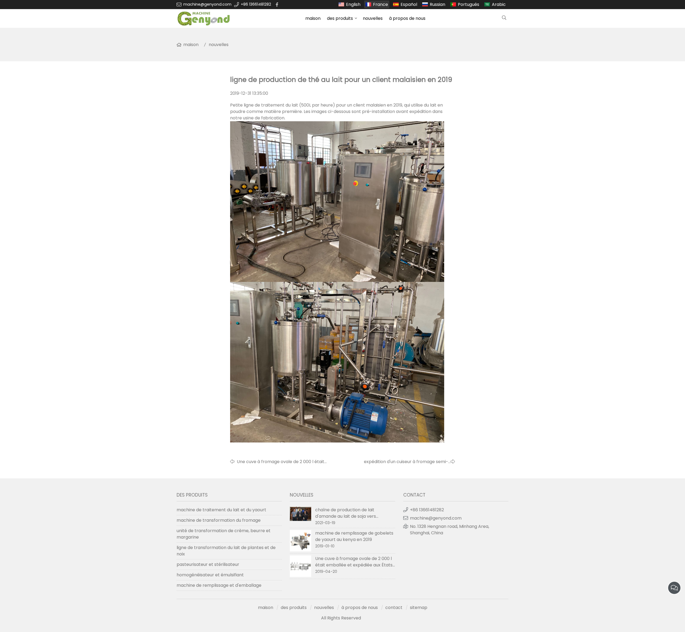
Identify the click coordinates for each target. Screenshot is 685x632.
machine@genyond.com (207, 4)
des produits (340, 18)
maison (313, 18)
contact (393, 607)
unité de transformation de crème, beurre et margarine (224, 534)
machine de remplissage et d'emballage (219, 585)
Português (468, 4)
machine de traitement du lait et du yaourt (221, 510)
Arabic (499, 4)
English (353, 4)
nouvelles (373, 18)
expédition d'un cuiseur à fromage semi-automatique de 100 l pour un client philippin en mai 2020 (394, 462)
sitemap (418, 607)
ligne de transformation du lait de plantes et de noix (226, 550)
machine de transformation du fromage (219, 520)
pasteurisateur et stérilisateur (208, 564)
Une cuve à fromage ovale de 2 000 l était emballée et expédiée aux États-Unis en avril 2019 (283, 462)
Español (409, 4)
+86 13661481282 (256, 4)
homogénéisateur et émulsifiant (210, 575)
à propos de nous (407, 18)
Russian (437, 4)
